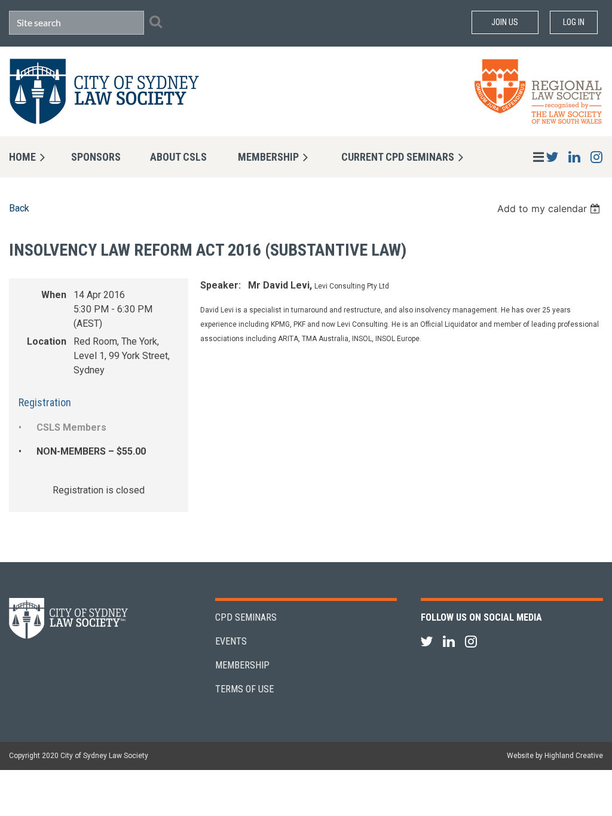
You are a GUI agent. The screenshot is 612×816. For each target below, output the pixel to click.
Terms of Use (244, 689)
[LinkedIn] (574, 157)
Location (46, 341)
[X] (552, 157)
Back (19, 208)
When (53, 294)
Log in (574, 22)
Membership (242, 665)
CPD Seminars (246, 617)
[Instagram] (596, 157)
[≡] (526, 156)
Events (231, 641)
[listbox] (550, 208)
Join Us (504, 22)
